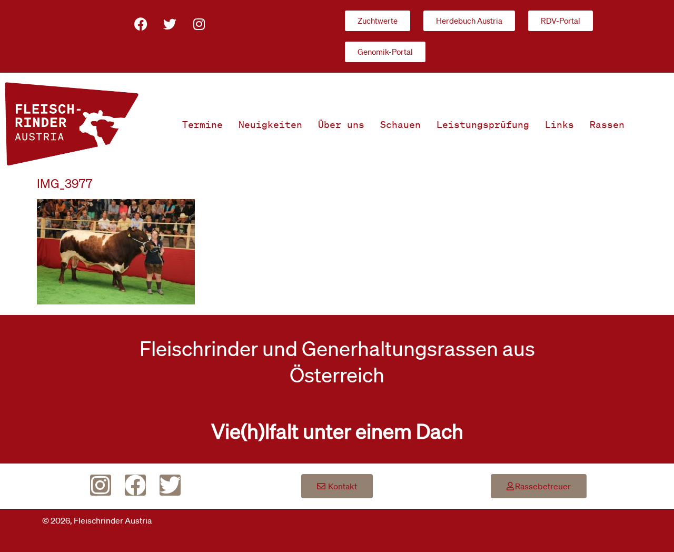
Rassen (607, 124)
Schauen (400, 124)
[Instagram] (199, 24)
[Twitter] (170, 24)
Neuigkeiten (270, 124)
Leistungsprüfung (483, 124)
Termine (202, 124)
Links (559, 124)
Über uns (341, 124)
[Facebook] (141, 24)
